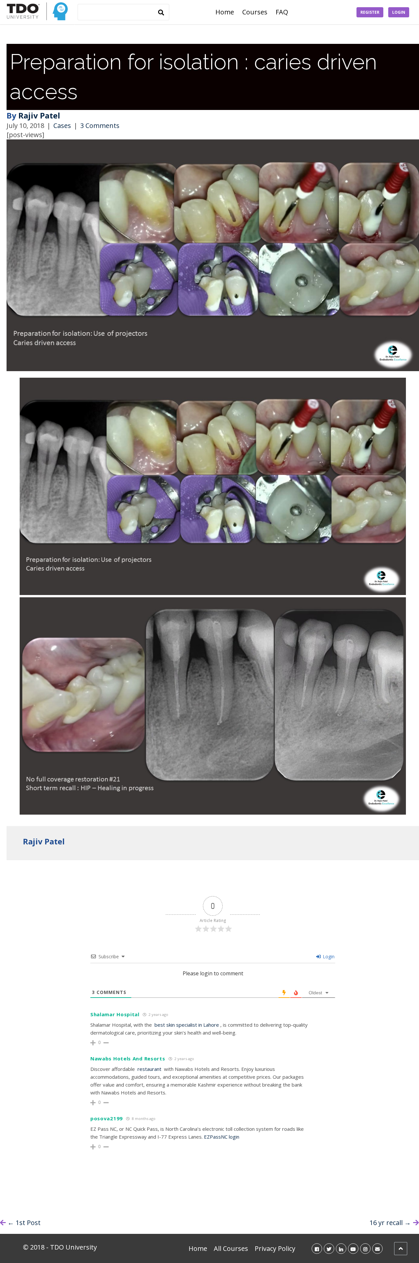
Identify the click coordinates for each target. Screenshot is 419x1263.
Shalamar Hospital (114, 1014)
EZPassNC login (221, 1136)
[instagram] (365, 1248)
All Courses (231, 1248)
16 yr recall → (390, 1222)
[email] (377, 1248)
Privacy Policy (275, 1248)
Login (398, 12)
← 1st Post (24, 1222)
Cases (62, 125)
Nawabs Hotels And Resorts (127, 1058)
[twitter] (329, 1248)
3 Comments (99, 125)
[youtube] (353, 1248)
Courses (254, 12)
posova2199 (106, 1118)
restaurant (149, 1069)
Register (369, 12)
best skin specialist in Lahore (186, 1024)
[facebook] (317, 1248)
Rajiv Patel (39, 115)
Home (224, 12)
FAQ (282, 12)
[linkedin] (341, 1248)
